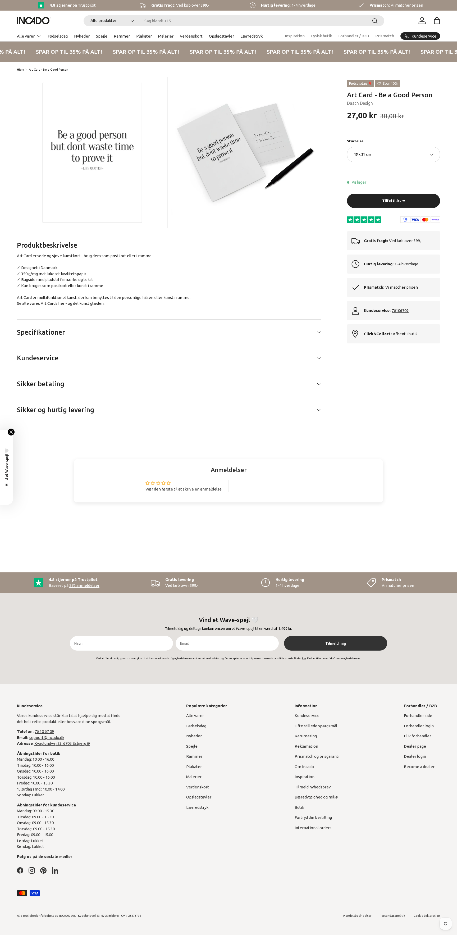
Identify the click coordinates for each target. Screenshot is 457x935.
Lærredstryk (251, 36)
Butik (299, 807)
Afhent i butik (405, 334)
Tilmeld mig (335, 643)
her (61, 303)
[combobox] (234, 20)
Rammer (122, 36)
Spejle (101, 36)
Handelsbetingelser (357, 915)
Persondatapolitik (392, 915)
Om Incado (304, 766)
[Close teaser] (11, 432)
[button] (437, 20)
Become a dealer (419, 766)
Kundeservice (307, 715)
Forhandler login (419, 726)
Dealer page (415, 746)
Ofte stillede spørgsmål (316, 726)
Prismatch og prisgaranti (317, 756)
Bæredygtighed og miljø (316, 797)
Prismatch (384, 36)
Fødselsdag (58, 36)
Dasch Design (360, 103)
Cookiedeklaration (427, 915)
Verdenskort (191, 36)
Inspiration (295, 36)
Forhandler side (418, 715)
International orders (313, 827)
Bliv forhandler (417, 736)
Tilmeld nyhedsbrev (313, 787)
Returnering (306, 736)
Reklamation (306, 746)
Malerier (165, 36)
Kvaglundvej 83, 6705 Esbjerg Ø (62, 743)
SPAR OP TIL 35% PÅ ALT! (66, 51)
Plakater (144, 36)
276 (84, 585)
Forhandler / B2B (353, 36)
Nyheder (82, 36)
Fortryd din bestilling (313, 817)
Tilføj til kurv (393, 200)
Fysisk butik (321, 36)
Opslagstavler (221, 36)
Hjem (20, 69)
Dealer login (415, 756)
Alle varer (26, 36)
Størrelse (355, 141)
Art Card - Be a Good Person (48, 69)
